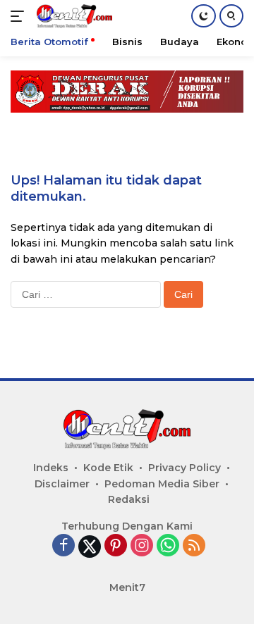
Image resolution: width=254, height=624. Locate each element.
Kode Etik (108, 467)
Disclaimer (62, 484)
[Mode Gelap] (203, 15)
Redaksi (129, 499)
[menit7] (72, 16)
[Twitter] (89, 546)
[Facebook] (63, 546)
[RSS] (194, 546)
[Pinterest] (115, 546)
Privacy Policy (184, 467)
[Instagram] (142, 546)
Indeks (50, 467)
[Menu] (20, 16)
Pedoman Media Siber (161, 484)
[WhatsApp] (168, 546)
